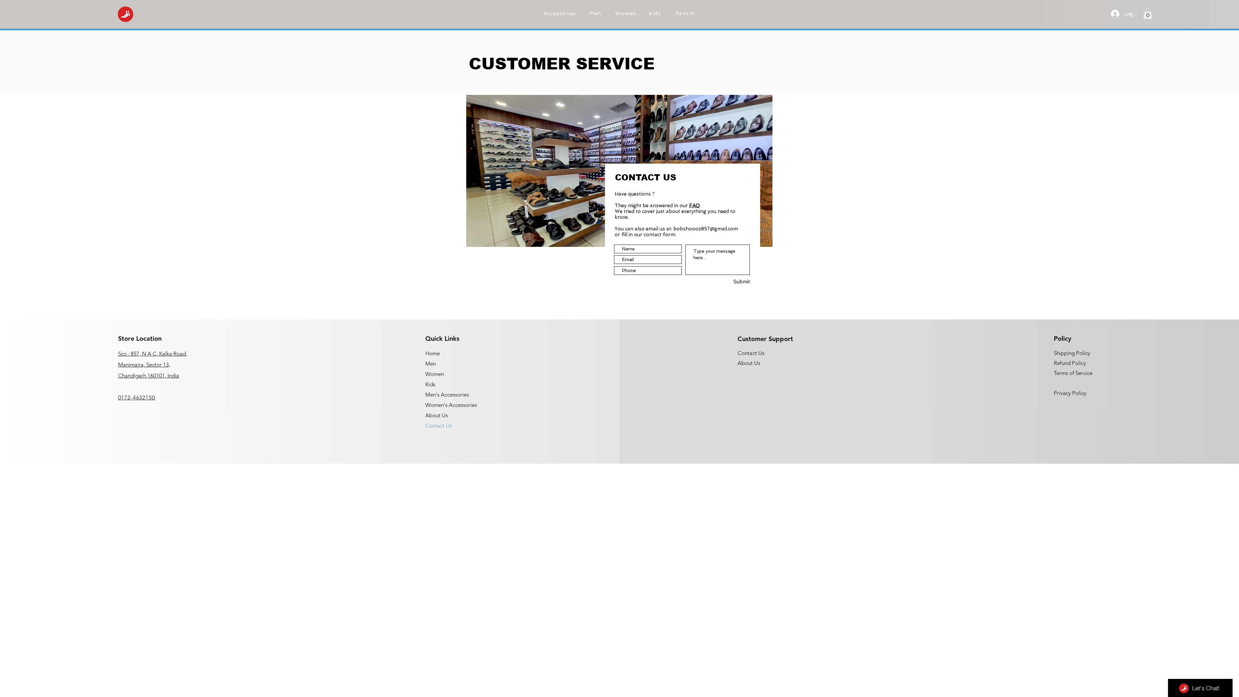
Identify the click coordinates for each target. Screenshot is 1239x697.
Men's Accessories (447, 394)
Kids (430, 384)
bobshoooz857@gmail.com (705, 229)
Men (430, 363)
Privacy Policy (1070, 393)
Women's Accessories (451, 405)
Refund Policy (1070, 363)
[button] (560, 13)
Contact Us (438, 425)
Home (432, 353)
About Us (436, 415)
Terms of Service (1073, 373)
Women (434, 374)
